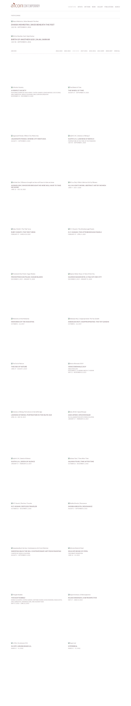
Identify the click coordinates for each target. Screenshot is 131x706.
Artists (80, 7)
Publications (109, 7)
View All (117, 51)
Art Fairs (87, 7)
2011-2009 (100, 51)
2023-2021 (67, 51)
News (94, 7)
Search (117, 7)
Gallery (100, 7)
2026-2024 (59, 51)
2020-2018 (76, 51)
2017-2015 (84, 51)
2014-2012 (92, 51)
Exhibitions (72, 7)
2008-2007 (109, 51)
